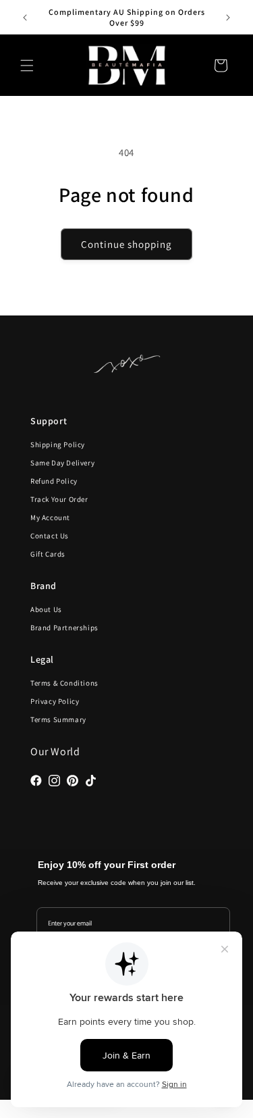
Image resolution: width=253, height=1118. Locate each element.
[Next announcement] (228, 17)
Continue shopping (126, 244)
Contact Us (49, 535)
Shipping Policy (57, 444)
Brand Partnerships (64, 627)
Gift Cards (47, 554)
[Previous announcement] (25, 17)
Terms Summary (58, 719)
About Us (46, 609)
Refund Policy (54, 481)
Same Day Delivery (62, 462)
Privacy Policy (54, 701)
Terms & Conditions (64, 683)
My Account (50, 517)
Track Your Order (59, 499)
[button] (27, 65)
